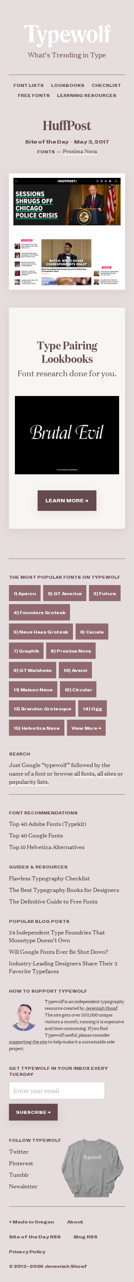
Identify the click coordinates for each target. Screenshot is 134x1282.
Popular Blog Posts (39, 921)
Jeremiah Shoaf (101, 1008)
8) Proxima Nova (71, 651)
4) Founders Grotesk (39, 612)
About (75, 1222)
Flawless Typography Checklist (49, 878)
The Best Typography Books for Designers (64, 889)
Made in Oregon (31, 1222)
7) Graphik (26, 651)
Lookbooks (67, 85)
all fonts (84, 773)
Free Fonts (34, 95)
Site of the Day (35, 1237)
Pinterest (21, 1163)
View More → (86, 728)
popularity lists (28, 781)
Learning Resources (87, 95)
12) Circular (78, 690)
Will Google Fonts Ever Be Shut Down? (58, 951)
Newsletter (23, 1186)
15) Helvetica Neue (36, 728)
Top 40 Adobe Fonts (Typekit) (47, 823)
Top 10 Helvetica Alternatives (46, 846)
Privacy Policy (27, 1252)
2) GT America (65, 593)
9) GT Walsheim (32, 670)
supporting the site (28, 1042)
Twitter (19, 1151)
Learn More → (67, 500)
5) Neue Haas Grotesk (40, 632)
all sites (106, 773)
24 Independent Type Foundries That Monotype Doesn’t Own (57, 936)
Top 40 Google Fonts (36, 835)
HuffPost (67, 124)
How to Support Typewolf (48, 991)
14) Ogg (92, 709)
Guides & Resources (38, 867)
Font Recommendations (43, 813)
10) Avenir (75, 670)
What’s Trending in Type (67, 54)
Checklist (106, 85)
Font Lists (28, 85)
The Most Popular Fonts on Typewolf (64, 577)
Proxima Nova (80, 151)
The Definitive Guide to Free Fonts (53, 901)
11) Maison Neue (33, 690)
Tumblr (19, 1174)
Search (19, 754)
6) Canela (92, 632)
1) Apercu (24, 593)
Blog (86, 1237)
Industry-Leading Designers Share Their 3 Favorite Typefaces (63, 967)
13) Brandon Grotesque (42, 709)
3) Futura (104, 593)
